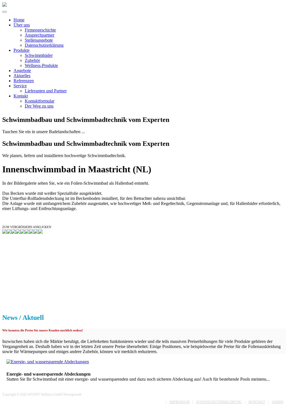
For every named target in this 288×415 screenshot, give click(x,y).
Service (20, 85)
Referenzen (24, 80)
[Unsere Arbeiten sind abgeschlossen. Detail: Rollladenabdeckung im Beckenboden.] (27, 232)
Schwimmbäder (39, 55)
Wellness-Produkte (41, 65)
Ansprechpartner (39, 35)
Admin (278, 402)
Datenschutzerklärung (44, 45)
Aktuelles (22, 75)
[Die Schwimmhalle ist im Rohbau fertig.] (18, 232)
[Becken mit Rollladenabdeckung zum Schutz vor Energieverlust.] (31, 232)
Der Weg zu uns (39, 106)
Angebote (22, 70)
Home (19, 19)
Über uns (22, 25)
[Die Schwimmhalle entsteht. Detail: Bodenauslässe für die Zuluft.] (13, 232)
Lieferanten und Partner (46, 90)
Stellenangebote (39, 40)
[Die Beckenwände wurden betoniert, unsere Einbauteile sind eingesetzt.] (9, 232)
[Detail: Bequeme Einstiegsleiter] (36, 232)
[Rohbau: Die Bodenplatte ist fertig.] (4, 232)
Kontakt (21, 95)
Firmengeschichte (40, 30)
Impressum (180, 402)
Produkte (22, 50)
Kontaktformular (39, 101)
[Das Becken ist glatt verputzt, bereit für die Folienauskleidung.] (22, 232)
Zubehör (32, 60)
